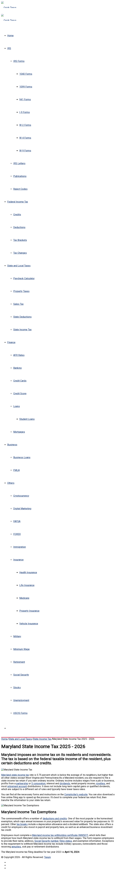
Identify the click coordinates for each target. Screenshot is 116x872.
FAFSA (16, 521)
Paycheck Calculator (24, 278)
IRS (9, 48)
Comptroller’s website (76, 794)
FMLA (16, 470)
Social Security (21, 674)
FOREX (17, 534)
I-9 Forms (24, 112)
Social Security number (46, 841)
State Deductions (22, 316)
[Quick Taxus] (8, 7)
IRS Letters (19, 163)
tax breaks (22, 824)
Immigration (19, 546)
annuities (16, 846)
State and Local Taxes (19, 265)
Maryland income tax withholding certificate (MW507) (60, 835)
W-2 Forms (25, 125)
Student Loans (27, 419)
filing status (66, 841)
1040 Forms (25, 73)
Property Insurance (29, 610)
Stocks (17, 687)
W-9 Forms (25, 150)
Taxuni (47, 857)
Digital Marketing (22, 508)
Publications (19, 176)
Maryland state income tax (15, 774)
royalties (100, 783)
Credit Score (19, 393)
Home (10, 35)
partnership (22, 783)
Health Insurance (28, 572)
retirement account (17, 786)
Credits (17, 214)
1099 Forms (25, 86)
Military (17, 636)
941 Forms (25, 99)
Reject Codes (20, 189)
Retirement (19, 662)
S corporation (38, 783)
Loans (16, 406)
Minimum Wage (21, 649)
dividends (65, 783)
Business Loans (21, 457)
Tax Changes (20, 252)
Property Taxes (21, 291)
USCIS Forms (20, 713)
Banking (17, 368)
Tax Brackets (20, 240)
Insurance (18, 559)
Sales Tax (18, 304)
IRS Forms (18, 61)
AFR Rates (18, 355)
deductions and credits (55, 818)
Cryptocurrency (21, 495)
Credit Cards (19, 380)
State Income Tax (22, 329)
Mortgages (19, 431)
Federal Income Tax (17, 201)
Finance (11, 342)
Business (12, 444)
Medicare (24, 598)
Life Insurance (26, 585)
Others (10, 483)
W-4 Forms (25, 137)
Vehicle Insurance (28, 623)
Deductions (19, 227)
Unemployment (21, 700)
